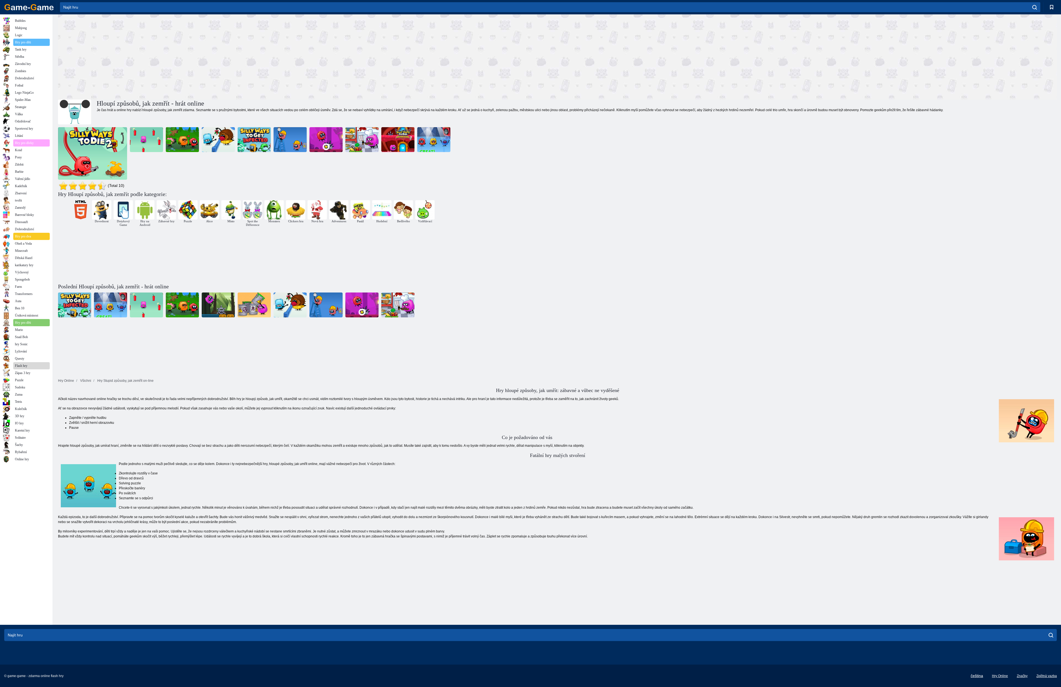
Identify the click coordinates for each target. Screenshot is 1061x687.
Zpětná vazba (1046, 676)
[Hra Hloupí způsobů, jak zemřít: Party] (433, 139)
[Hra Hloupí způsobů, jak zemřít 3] (290, 139)
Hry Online (1000, 676)
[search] (1035, 7)
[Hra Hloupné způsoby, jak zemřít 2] (92, 153)
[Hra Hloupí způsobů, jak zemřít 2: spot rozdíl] (182, 139)
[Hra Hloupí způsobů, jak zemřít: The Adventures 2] (397, 139)
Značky (1022, 676)
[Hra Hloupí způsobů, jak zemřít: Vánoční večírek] (218, 139)
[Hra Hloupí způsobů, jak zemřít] (146, 139)
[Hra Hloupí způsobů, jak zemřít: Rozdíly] (362, 139)
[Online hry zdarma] (29, 7)
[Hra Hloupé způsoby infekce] (254, 139)
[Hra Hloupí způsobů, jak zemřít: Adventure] (326, 139)
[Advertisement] (307, 56)
